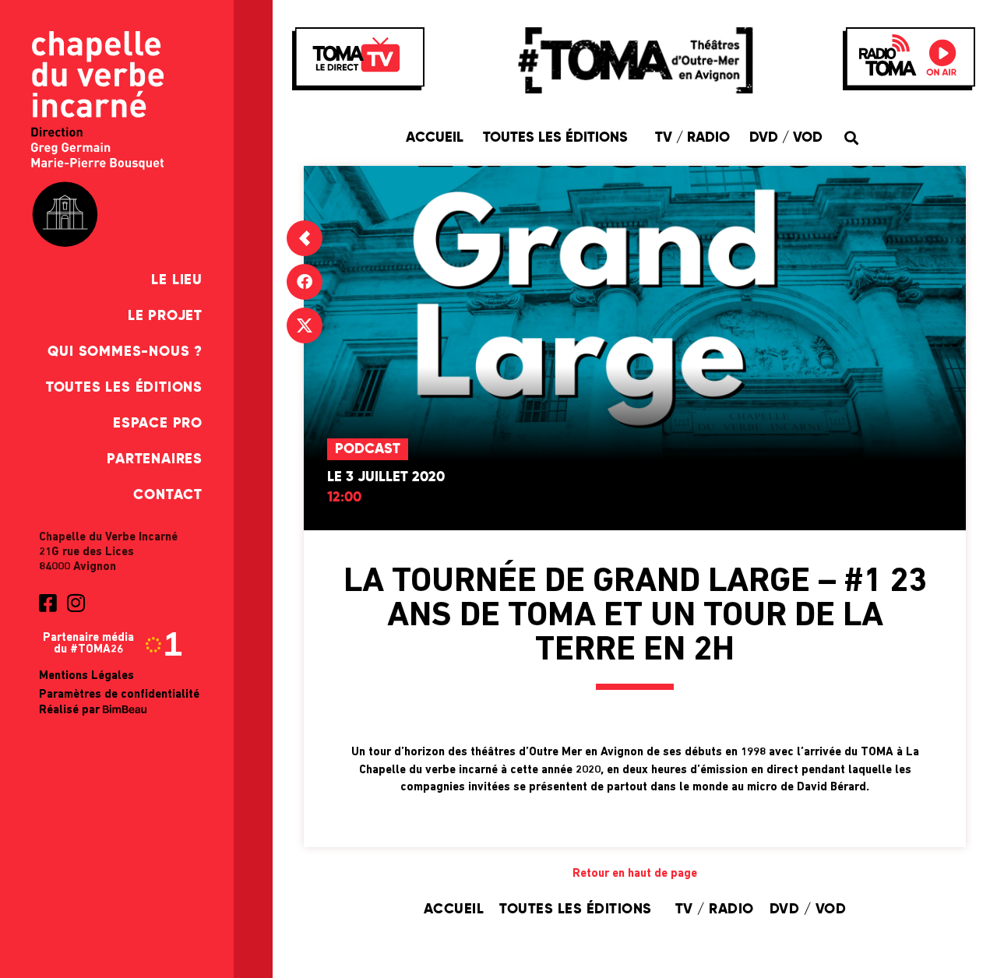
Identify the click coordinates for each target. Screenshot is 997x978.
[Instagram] (76, 603)
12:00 (344, 498)
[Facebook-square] (47, 603)
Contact (168, 495)
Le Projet (165, 316)
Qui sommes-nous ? (125, 352)
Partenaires (155, 459)
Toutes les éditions (124, 388)
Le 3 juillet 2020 (386, 477)
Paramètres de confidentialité (119, 695)
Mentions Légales (86, 676)
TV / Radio (692, 138)
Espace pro (158, 424)
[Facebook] (304, 282)
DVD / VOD (786, 138)
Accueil (434, 138)
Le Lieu (177, 280)
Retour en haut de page (634, 874)
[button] (851, 137)
